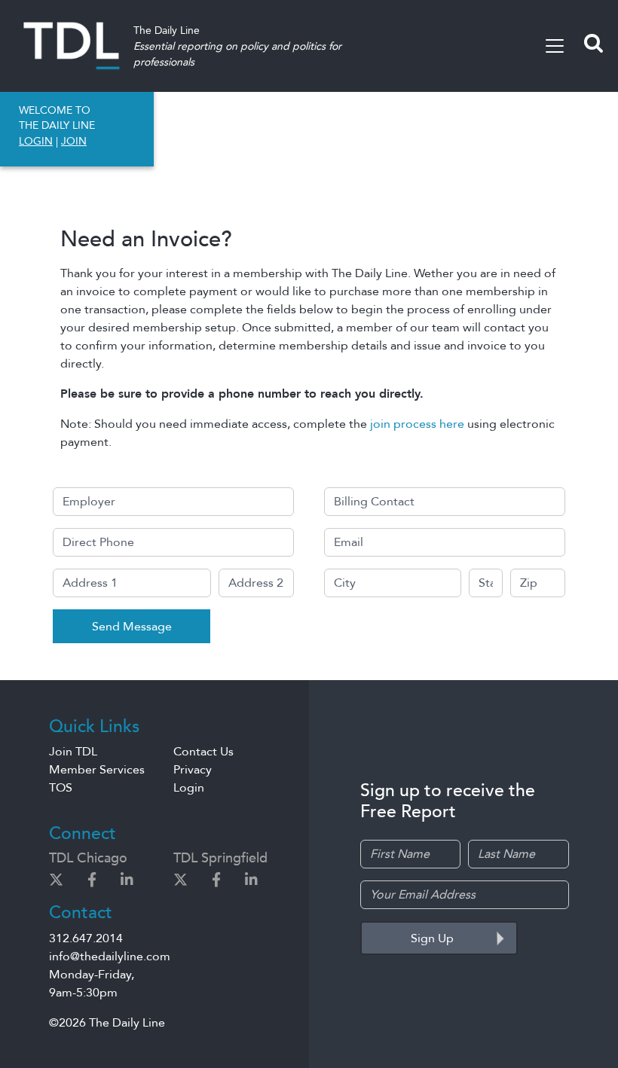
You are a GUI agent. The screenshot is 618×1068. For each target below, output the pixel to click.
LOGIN (36, 141)
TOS (60, 788)
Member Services (97, 769)
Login (188, 788)
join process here (417, 424)
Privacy (192, 769)
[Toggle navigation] (555, 46)
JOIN (74, 141)
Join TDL (73, 751)
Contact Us (203, 751)
